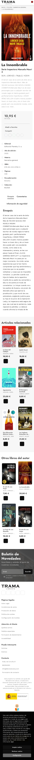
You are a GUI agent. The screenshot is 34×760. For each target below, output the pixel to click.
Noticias (4, 648)
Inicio (3, 7)
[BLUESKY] (23, 593)
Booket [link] (7, 188)
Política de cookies (8, 614)
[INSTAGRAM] (8, 593)
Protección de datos (8, 611)
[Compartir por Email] (18, 135)
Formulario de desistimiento (11, 635)
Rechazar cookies (17, 751)
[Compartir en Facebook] (6, 135)
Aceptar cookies (17, 747)
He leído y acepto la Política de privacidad (16, 576)
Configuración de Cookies (10, 618)
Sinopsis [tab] (10, 196)
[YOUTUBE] (13, 593)
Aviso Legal (5, 603)
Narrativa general (19, 7)
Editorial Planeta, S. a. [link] (13, 146)
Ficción (9, 7)
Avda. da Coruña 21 (9, 661)
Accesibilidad (6, 638)
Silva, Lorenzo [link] (8, 75)
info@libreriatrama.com (10, 669)
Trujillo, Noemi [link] (22, 75)
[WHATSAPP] (18, 593)
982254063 (6, 665)
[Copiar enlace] (22, 135)
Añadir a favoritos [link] (11, 127)
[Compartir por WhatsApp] (14, 135)
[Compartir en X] (10, 135)
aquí (12, 741)
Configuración (17, 755)
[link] (6, 361)
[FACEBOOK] (3, 593)
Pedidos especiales (8, 631)
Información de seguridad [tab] (17, 203)
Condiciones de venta (9, 607)
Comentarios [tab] (22, 196)
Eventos (4, 652)
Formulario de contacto (10, 672)
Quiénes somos (6, 628)
